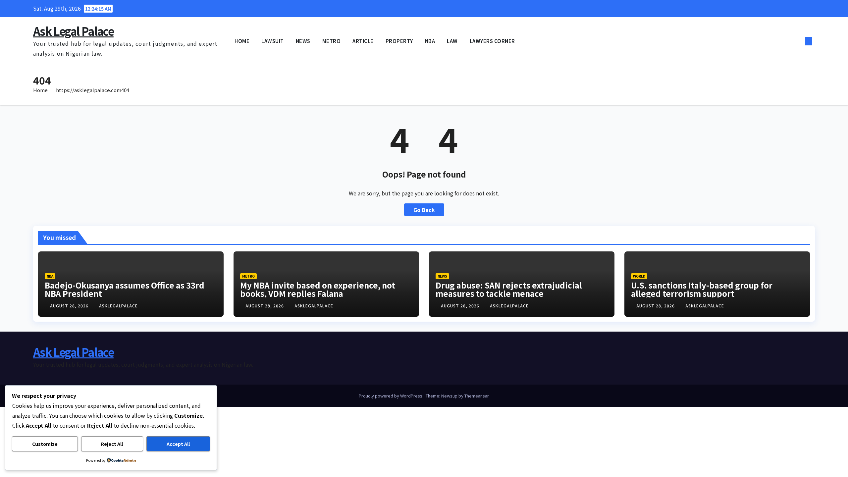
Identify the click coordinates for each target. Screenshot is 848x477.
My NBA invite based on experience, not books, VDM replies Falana (317, 289)
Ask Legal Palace (73, 31)
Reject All (112, 444)
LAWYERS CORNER (492, 40)
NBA (430, 40)
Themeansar (476, 396)
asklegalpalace (118, 305)
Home (40, 89)
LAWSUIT (272, 40)
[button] (798, 41)
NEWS (303, 40)
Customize (45, 444)
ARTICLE (363, 40)
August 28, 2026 (70, 305)
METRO (331, 40)
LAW (452, 40)
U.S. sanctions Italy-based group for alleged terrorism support (701, 289)
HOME (242, 40)
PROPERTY (399, 40)
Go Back (424, 210)
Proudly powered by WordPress (391, 396)
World (639, 276)
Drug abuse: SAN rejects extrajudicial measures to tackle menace (509, 289)
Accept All (178, 444)
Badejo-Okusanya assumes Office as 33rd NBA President (124, 289)
